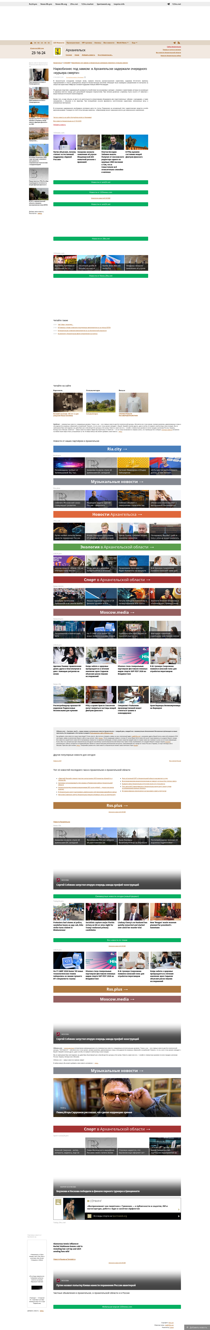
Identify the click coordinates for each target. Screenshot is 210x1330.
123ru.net (176, 4)
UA (42, 43)
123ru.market (87, 4)
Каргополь (58, 390)
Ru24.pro (33, 4)
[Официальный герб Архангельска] (57, 51)
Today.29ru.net (59, 1222)
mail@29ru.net (136, 736)
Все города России (175, 761)
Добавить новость (88, 55)
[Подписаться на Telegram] (168, 4)
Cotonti (171, 1327)
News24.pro (58, 619)
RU (38, 43)
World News (122, 43)
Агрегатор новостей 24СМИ (100, 198)
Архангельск (57, 63)
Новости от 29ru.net (101, 239)
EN (35, 43)
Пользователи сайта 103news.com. (101, 733)
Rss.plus (56, 488)
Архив (77, 55)
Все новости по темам (117, 940)
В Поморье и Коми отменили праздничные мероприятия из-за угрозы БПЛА (84, 327)
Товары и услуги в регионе (172, 49)
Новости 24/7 (57, 761)
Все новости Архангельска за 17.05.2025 (67, 121)
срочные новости (167, 429)
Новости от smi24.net (100, 182)
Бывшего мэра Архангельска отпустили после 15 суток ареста (143, 784)
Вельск (122, 390)
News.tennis (58, 586)
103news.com (58, 133)
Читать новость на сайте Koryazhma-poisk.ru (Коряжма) (72, 117)
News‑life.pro (46, 4)
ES (49, 43)
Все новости (109, 43)
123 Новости (58, 43)
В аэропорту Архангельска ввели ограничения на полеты (77, 334)
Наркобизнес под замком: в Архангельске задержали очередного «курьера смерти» (99, 63)
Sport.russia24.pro (60, 1135)
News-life (57, 684)
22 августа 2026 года (37, 48)
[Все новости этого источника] (85, 77)
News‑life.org (61, 4)
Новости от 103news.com (100, 192)
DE (45, 43)
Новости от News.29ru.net (100, 276)
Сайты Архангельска (174, 46)
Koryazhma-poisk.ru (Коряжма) (75, 77)
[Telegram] (174, 42)
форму (101, 738)
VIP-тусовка (87, 43)
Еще (134, 43)
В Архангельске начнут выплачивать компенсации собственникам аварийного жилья (87, 792)
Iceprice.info (119, 4)
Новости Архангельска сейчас (171, 55)
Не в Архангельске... (105, 55)
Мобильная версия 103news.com (117, 1307)
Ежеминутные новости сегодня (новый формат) (117, 896)
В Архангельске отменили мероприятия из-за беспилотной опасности (82, 330)
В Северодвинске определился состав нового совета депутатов (144, 791)
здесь (40, 213)
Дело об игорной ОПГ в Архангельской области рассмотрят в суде (145, 778)
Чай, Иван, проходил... (65, 324)
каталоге (168, 741)
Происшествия (73, 43)
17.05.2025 (66, 63)
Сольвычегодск (93, 390)
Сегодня (69, 55)
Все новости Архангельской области (168, 52)
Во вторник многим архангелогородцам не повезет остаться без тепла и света (149, 781)
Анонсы (97, 43)
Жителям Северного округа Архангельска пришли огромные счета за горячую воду (87, 795)
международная (69, 1048)
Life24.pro (57, 553)
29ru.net (74, 4)
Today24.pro (58, 901)
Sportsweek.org (103, 4)
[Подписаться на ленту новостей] (179, 42)
